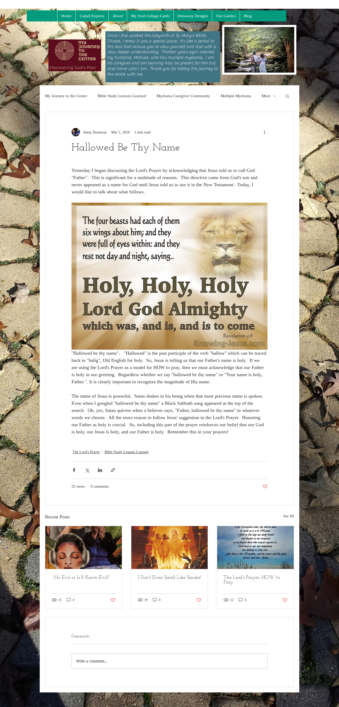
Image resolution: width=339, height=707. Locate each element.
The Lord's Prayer (86, 452)
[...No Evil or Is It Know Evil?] (83, 547)
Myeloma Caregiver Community (183, 96)
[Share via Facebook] (74, 470)
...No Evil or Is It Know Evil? (80, 577)
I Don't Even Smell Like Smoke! (169, 577)
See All (288, 516)
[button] (287, 96)
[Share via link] (112, 470)
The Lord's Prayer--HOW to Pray (252, 580)
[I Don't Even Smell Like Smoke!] (169, 547)
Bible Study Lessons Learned (122, 96)
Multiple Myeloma (236, 96)
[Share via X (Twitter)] (87, 470)
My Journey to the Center (66, 96)
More (266, 96)
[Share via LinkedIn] (99, 470)
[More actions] (264, 132)
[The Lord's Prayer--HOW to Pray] (255, 547)
